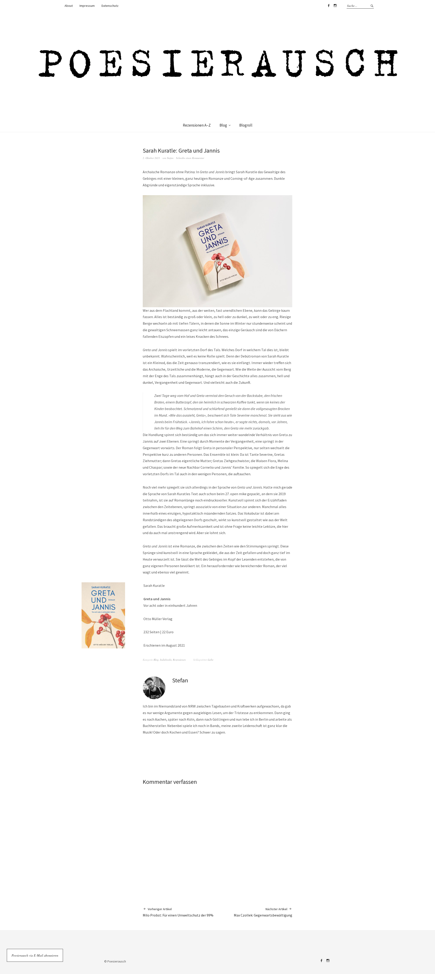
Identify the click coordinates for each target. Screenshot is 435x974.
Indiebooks (166, 659)
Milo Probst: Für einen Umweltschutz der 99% (178, 912)
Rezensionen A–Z (197, 125)
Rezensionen (179, 659)
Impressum (87, 6)
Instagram (335, 5)
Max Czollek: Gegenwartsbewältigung (263, 912)
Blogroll (245, 125)
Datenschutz (110, 6)
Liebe (210, 659)
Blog (223, 125)
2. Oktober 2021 (151, 158)
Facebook (328, 5)
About (69, 6)
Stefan (170, 158)
